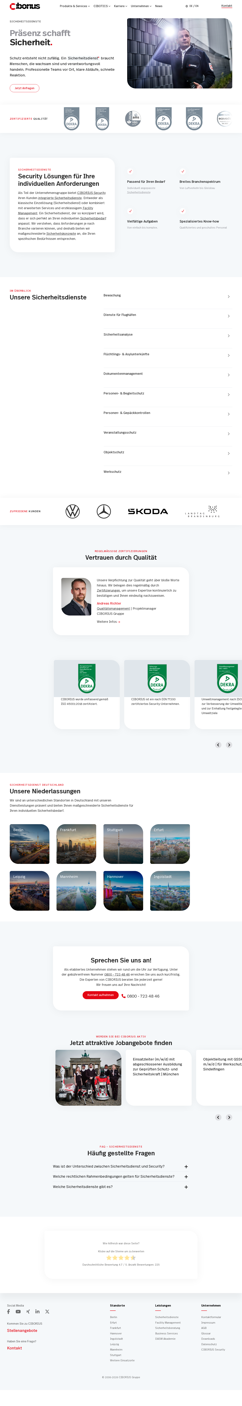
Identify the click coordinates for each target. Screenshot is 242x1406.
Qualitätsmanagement (113, 608)
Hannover (116, 1333)
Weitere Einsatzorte (122, 1360)
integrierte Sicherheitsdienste (60, 198)
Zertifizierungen (108, 590)
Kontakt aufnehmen (101, 995)
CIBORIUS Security (91, 193)
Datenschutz (209, 1344)
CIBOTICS (101, 6)
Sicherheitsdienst (83, 58)
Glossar (206, 1333)
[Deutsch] (191, 6)
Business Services (166, 1333)
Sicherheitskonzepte (61, 233)
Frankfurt (115, 1328)
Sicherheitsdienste (139, 192)
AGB (204, 1328)
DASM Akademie (165, 1339)
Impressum (208, 1322)
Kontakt (226, 6)
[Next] (229, 745)
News (158, 6)
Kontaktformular (211, 1317)
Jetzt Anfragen (24, 88)
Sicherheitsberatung (167, 1328)
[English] (196, 6)
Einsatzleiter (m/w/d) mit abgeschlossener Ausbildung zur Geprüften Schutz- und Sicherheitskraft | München (157, 1067)
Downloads (208, 1339)
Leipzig (114, 1344)
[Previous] (218, 745)
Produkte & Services (73, 6)
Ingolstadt (116, 1339)
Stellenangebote (22, 1330)
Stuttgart (115, 1355)
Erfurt (113, 1322)
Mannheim (116, 1349)
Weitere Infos (107, 621)
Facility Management (168, 1322)
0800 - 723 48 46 (117, 974)
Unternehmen (140, 6)
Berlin (113, 1317)
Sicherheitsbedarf (93, 218)
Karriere (119, 6)
